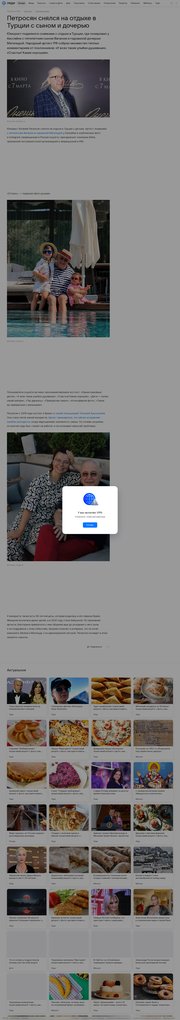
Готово (90, 525)
